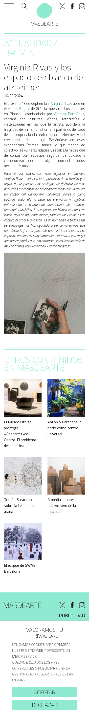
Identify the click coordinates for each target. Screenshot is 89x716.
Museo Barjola (18, 108)
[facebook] (72, 6)
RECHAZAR (44, 705)
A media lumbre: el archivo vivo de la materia (62, 505)
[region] (44, 668)
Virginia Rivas (61, 103)
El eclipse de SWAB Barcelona (20, 568)
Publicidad (72, 615)
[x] (62, 6)
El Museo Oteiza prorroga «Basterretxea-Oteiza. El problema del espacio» (20, 434)
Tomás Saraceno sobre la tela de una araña (20, 505)
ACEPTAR (44, 692)
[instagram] (82, 6)
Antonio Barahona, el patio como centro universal (64, 428)
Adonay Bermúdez (69, 114)
